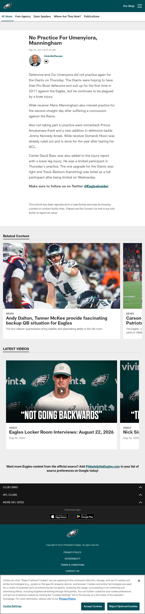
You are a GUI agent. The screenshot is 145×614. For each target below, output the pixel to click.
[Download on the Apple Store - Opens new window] (59, 517)
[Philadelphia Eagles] (72, 533)
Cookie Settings (12, 606)
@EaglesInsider (96, 186)
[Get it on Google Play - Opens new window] (85, 518)
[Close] (139, 581)
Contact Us (72, 571)
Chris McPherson (53, 56)
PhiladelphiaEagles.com (103, 466)
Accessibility (72, 558)
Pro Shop (128, 6)
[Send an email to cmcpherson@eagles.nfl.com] (46, 61)
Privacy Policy (72, 552)
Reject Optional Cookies (123, 606)
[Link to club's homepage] (7, 5)
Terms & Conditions (72, 564)
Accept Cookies (93, 606)
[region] (72, 594)
